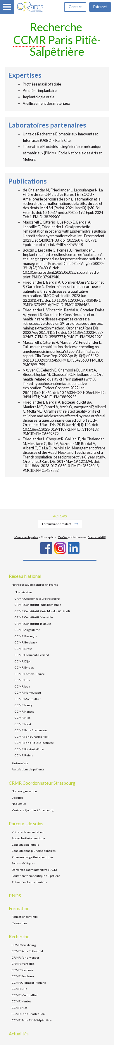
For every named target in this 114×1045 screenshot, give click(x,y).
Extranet (100, 6)
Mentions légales (26, 537)
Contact (75, 6)
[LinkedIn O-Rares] (74, 552)
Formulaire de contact (57, 524)
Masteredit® (97, 537)
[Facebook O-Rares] (46, 552)
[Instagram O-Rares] (60, 552)
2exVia (63, 537)
